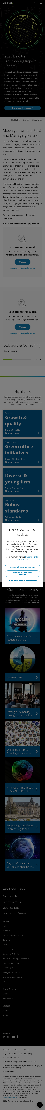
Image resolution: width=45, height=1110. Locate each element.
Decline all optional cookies (22, 573)
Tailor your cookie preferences (22, 580)
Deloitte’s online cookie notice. (27, 558)
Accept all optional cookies (22, 567)
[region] (22, 555)
